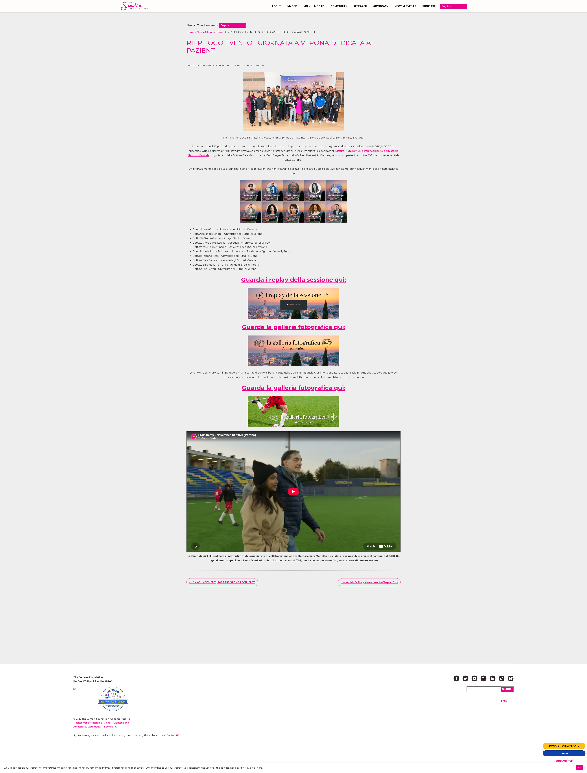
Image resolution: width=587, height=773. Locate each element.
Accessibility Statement (86, 726)
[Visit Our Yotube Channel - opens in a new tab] (474, 678)
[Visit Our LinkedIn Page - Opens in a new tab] (492, 678)
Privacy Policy (109, 726)
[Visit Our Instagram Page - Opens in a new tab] (483, 678)
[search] (507, 689)
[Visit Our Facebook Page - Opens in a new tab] (456, 678)
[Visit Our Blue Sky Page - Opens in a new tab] (511, 678)
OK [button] (579, 767)
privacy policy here (251, 767)
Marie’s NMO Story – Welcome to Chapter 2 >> (369, 582)
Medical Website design (86, 722)
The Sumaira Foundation (215, 65)
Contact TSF (564, 760)
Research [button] (360, 6)
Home (190, 32)
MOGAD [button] (319, 6)
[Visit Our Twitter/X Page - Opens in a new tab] (465, 678)
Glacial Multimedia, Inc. (116, 722)
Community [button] (339, 6)
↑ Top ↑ (504, 701)
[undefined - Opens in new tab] (74, 689)
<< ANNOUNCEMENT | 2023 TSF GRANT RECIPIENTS (222, 582)
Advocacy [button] (380, 6)
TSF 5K (564, 753)
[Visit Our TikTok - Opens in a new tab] (501, 678)
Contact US (173, 735)
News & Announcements (212, 32)
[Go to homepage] (135, 6)
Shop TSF (429, 6)
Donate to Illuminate (564, 745)
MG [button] (306, 6)
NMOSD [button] (292, 6)
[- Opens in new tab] (293, 303)
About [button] (276, 6)
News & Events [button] (405, 6)
